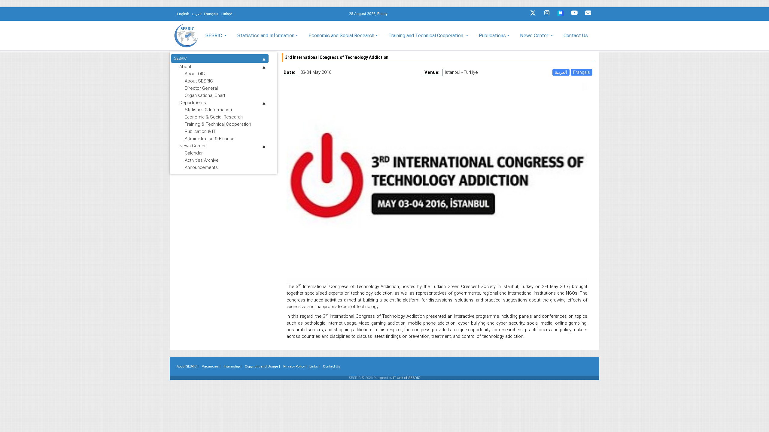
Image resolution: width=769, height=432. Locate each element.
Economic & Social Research (214, 117)
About (185, 66)
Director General (201, 88)
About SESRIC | (188, 366)
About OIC (195, 73)
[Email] (588, 14)
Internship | (233, 366)
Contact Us (576, 35)
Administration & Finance (210, 138)
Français (581, 72)
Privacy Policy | (294, 366)
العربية (561, 72)
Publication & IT (200, 131)
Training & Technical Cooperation (218, 124)
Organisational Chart (205, 95)
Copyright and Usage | (262, 366)
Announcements (201, 167)
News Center (192, 145)
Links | (314, 366)
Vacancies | (211, 366)
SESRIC (180, 58)
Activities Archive (202, 160)
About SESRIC (199, 81)
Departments (192, 102)
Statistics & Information (208, 109)
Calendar (194, 153)
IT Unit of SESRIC (406, 378)
